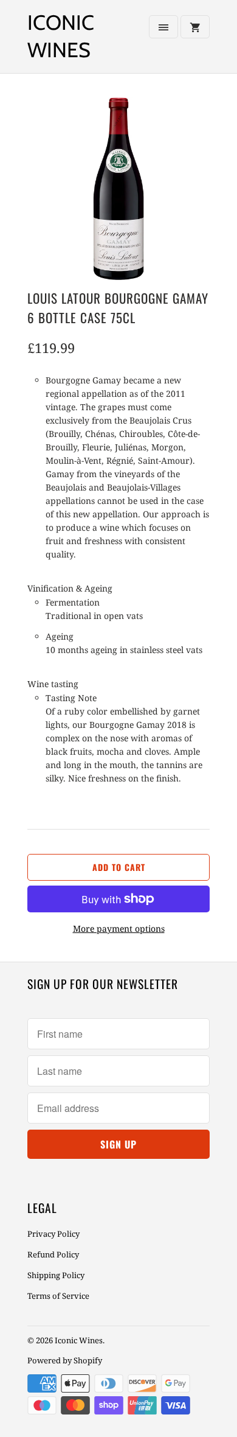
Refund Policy (53, 1254)
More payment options (119, 928)
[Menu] (163, 26)
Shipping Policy (55, 1275)
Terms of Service (58, 1295)
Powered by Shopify (64, 1360)
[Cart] (195, 26)
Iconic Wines (60, 36)
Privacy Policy (53, 1233)
